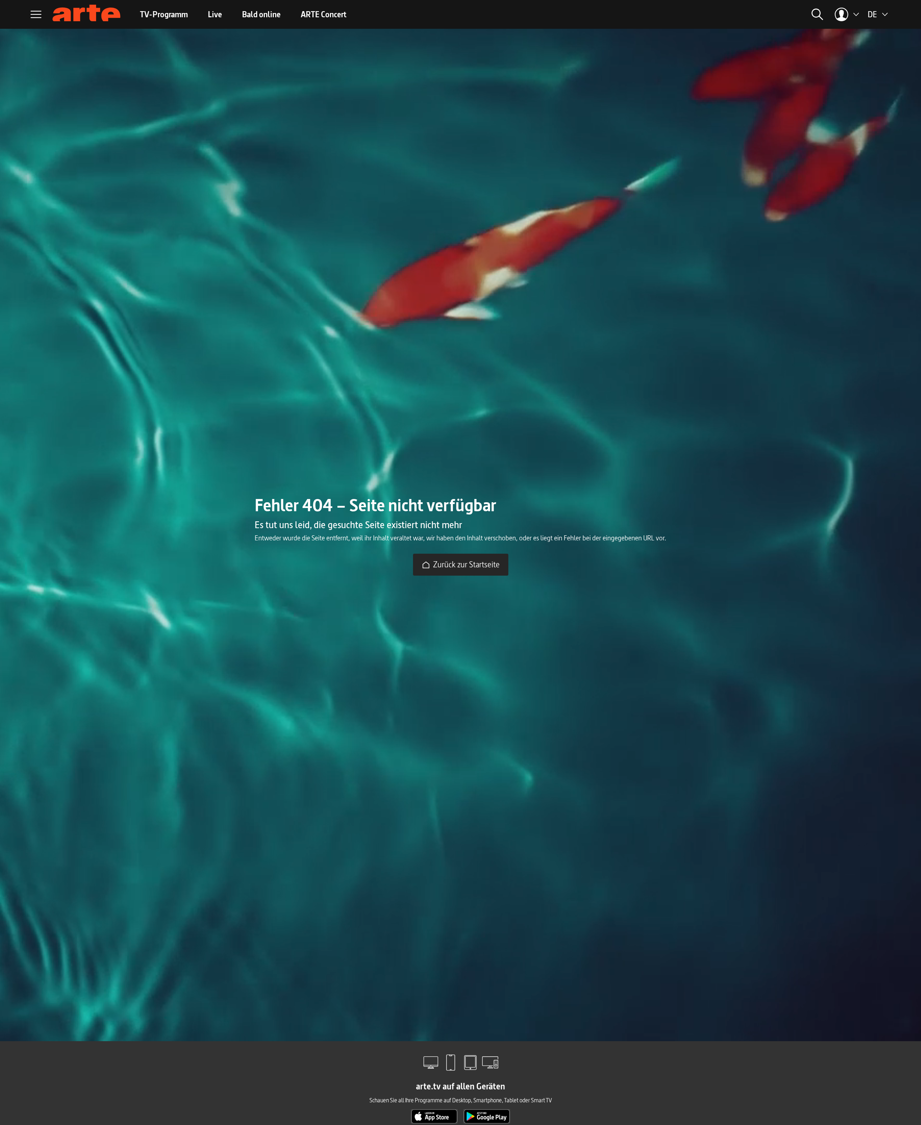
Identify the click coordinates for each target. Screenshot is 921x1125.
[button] (736, 14)
